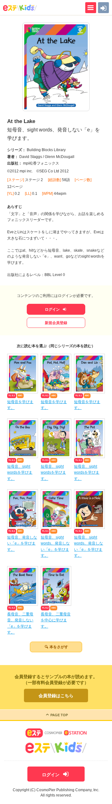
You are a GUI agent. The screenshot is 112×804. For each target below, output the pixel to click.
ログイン (53, 309)
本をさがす (58, 647)
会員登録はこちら (56, 695)
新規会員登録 (56, 323)
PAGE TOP (59, 715)
